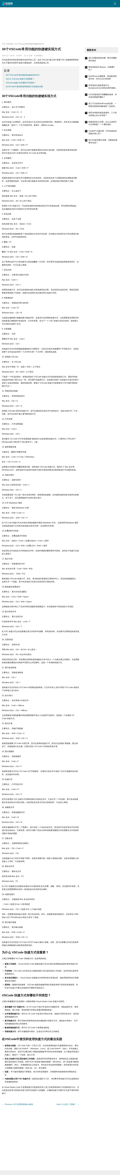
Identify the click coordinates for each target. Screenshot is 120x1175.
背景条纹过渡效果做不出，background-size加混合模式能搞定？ (101, 86)
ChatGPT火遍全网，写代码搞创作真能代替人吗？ (102, 132)
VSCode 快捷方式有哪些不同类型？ (21, 83)
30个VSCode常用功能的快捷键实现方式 (22, 75)
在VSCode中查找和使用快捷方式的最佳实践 (24, 87)
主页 (3, 44)
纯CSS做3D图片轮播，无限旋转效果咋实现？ (102, 141)
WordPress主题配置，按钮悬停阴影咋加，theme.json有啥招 (102, 77)
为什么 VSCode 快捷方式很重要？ (20, 79)
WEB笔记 (10, 44)
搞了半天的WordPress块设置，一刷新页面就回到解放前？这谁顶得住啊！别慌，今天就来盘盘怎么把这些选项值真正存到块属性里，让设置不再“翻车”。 (102, 105)
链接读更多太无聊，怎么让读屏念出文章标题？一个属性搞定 (102, 123)
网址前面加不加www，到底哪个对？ (101, 68)
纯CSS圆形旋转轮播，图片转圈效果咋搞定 (102, 59)
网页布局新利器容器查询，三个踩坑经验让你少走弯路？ (102, 114)
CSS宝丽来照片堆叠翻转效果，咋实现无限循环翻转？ (102, 95)
